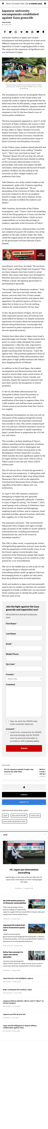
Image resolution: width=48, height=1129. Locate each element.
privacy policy (33, 741)
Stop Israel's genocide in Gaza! (14, 821)
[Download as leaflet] (32, 32)
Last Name (11, 634)
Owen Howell (6, 22)
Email (8, 644)
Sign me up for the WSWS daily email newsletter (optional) (23, 722)
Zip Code (10, 664)
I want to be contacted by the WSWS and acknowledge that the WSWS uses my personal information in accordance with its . (26, 736)
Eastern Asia (35, 815)
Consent (10, 729)
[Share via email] (27, 32)
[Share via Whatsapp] (16, 32)
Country (10, 674)
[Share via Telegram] (21, 32)
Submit (24, 748)
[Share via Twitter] (10, 32)
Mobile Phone (12, 654)
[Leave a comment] (37, 32)
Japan (5, 815)
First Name (11, 624)
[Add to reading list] (43, 32)
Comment (10, 685)
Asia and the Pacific (19, 815)
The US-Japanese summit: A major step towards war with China (18, 770)
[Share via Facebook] (5, 32)
